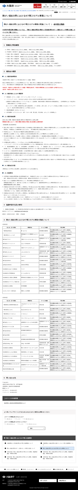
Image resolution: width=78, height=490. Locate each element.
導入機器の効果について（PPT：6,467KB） (61, 264)
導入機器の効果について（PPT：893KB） (60, 242)
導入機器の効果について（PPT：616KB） (60, 317)
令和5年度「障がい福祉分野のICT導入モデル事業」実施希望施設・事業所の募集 (58, 457)
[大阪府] (12, 6)
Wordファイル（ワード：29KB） (27, 52)
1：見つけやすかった (10, 424)
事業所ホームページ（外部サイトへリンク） (61, 231)
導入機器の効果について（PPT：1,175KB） (61, 251)
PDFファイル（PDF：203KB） (21, 65)
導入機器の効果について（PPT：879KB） (60, 308)
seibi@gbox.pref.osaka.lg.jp (21, 211)
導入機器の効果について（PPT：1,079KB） (61, 338)
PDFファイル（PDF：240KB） (46, 56)
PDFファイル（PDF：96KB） (43, 63)
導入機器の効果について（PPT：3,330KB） (61, 259)
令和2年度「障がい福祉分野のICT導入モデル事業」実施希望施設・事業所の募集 (58, 452)
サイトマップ (71, 469)
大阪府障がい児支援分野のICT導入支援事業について (20, 443)
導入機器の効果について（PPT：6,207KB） (61, 347)
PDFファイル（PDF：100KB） (47, 58)
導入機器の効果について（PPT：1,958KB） (61, 313)
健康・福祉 (11, 10)
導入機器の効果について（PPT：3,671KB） (61, 334)
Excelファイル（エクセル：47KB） (29, 54)
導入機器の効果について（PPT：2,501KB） (61, 363)
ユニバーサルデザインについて (44, 469)
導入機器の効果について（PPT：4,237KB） (61, 325)
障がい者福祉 (16, 10)
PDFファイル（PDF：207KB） (45, 65)
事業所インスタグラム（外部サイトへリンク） (61, 336)
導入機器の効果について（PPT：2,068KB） (61, 268)
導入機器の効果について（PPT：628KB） (60, 238)
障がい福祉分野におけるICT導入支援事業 (28, 10)
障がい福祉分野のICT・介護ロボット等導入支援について (21, 448)
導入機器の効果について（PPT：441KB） (60, 321)
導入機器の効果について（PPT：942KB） (60, 359)
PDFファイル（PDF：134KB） (19, 63)
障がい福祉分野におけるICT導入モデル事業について (56, 448)
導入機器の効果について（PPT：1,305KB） (61, 285)
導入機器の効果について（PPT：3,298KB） (61, 234)
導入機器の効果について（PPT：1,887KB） (61, 255)
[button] (62, 1)
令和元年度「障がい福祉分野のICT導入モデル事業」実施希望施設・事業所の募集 (22, 452)
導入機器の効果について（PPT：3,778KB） (61, 276)
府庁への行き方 (43, 480)
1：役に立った (9, 419)
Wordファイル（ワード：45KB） (20, 49)
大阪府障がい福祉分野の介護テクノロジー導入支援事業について (58, 444)
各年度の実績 (59, 24)
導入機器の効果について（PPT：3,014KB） (61, 351)
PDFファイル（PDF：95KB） (46, 54)
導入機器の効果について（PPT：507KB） (60, 330)
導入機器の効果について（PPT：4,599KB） (61, 272)
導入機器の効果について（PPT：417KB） (60, 355)
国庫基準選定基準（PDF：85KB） (12, 184)
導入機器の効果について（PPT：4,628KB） (61, 289)
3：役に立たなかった (29, 419)
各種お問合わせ (62, 480)
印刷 (56, 12)
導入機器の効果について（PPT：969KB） (60, 230)
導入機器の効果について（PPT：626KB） (60, 368)
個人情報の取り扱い (59, 469)
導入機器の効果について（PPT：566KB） (60, 342)
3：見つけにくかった (32, 424)
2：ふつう (18, 419)
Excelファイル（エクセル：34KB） (29, 58)
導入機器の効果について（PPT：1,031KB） (61, 303)
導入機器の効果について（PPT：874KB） (60, 280)
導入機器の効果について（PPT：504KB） (60, 247)
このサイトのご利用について (12, 469)
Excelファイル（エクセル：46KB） (29, 56)
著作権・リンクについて (28, 469)
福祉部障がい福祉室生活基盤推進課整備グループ (15, 403)
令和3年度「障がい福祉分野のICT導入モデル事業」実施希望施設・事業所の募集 (22, 457)
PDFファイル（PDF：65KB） (36, 49)
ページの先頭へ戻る (74, 476)
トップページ (5, 10)
